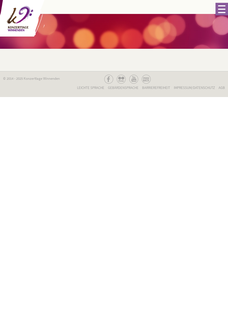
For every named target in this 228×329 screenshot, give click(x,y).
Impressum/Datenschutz (194, 87)
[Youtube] (133, 79)
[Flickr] (121, 79)
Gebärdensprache (123, 87)
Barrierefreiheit (156, 87)
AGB (222, 87)
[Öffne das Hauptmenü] (221, 9)
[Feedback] (146, 79)
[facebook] (108, 79)
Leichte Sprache (90, 87)
